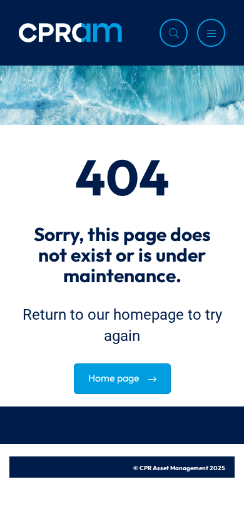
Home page (114, 377)
